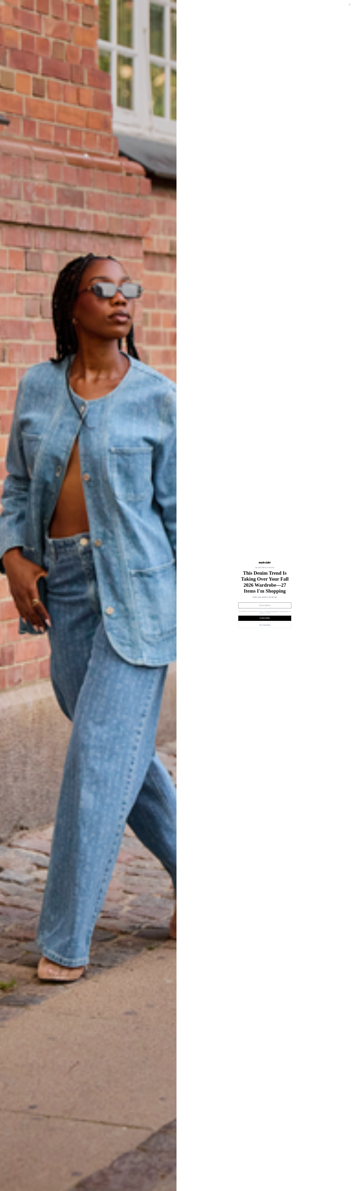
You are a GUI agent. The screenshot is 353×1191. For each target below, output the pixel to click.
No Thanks (264, 625)
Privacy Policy (284, 611)
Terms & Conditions (272, 611)
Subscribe (265, 618)
